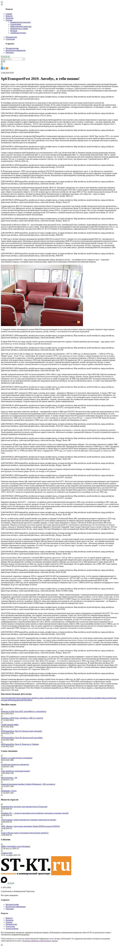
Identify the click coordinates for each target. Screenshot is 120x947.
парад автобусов (46, 698)
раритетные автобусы (30, 698)
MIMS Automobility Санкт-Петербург (15, 846)
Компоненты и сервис (19, 29)
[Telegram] (5, 68)
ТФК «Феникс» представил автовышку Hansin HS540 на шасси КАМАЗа (30, 826)
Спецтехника (15, 24)
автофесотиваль (100, 698)
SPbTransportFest (14, 700)
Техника (9, 20)
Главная (9, 14)
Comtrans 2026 (6, 853)
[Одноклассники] (7, 68)
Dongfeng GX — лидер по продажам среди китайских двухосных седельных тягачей (34, 813)
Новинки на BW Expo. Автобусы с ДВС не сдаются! (22, 718)
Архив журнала (12, 929)
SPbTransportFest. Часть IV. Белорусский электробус (21, 731)
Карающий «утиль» (9, 791)
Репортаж (9, 18)
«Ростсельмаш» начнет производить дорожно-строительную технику (28, 820)
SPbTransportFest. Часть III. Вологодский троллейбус (22, 738)
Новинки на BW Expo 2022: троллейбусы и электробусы (23, 711)
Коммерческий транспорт (20, 22)
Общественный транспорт (20, 26)
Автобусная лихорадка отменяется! (15, 764)
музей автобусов (59, 698)
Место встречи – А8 (9, 778)
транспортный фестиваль (11, 698)
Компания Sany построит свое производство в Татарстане (24, 807)
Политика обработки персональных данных (40, 941)
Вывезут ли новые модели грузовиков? (16, 758)
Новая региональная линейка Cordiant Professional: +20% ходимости (28, 784)
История (13, 31)
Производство (11, 37)
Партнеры (10, 52)
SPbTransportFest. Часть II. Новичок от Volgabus (20, 744)
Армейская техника (18, 33)
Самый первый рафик (10, 725)
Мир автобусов (72, 698)
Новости (9, 16)
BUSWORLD (26, 700)
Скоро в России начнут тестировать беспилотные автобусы (24, 833)
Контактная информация (15, 50)
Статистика (10, 39)
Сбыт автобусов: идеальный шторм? (15, 771)
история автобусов (86, 698)
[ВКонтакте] (2, 68)
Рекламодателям (12, 48)
